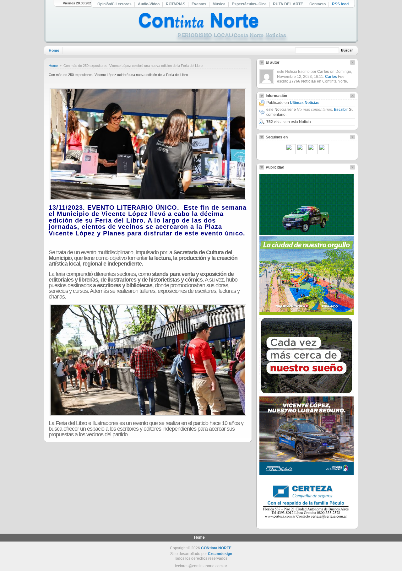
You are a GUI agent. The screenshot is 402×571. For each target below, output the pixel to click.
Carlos (331, 76)
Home (54, 50)
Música (219, 4)
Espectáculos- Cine (249, 4)
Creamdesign (220, 554)
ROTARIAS (175, 4)
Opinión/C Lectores (114, 4)
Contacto (317, 4)
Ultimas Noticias (304, 102)
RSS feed (340, 4)
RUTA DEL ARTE (288, 4)
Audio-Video (149, 4)
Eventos (199, 4)
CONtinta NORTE (216, 548)
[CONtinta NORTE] (213, 28)
